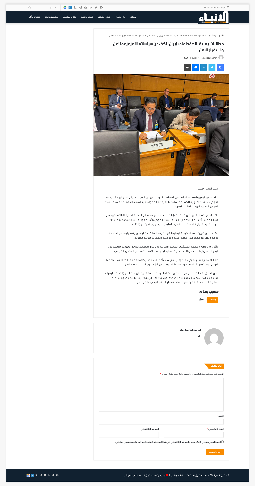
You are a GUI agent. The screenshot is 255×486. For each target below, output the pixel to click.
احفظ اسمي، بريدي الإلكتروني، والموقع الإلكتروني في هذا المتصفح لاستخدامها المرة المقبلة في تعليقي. (168, 442)
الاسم (220, 416)
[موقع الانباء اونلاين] (213, 17)
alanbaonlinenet (209, 58)
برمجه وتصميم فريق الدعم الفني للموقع (144, 475)
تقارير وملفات (69, 17)
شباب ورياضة (87, 17)
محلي (133, 17)
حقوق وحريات (51, 17)
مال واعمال (120, 17)
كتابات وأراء (34, 17)
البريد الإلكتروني (215, 429)
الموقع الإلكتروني (150, 429)
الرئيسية (217, 35)
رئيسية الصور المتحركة (200, 35)
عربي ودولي (104, 17)
